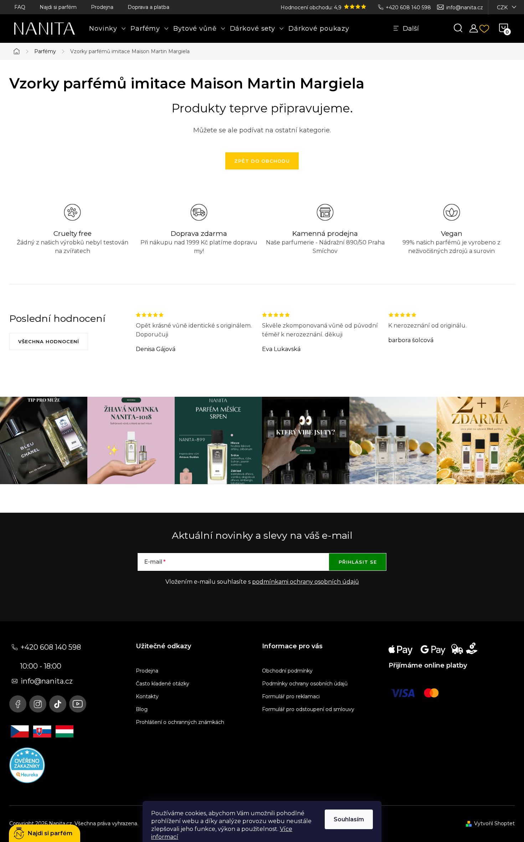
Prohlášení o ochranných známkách (180, 722)
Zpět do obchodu (262, 161)
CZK (502, 7)
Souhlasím (349, 819)
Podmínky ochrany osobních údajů (305, 683)
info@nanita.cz (464, 7)
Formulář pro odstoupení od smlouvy (308, 709)
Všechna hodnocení (48, 341)
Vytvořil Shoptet (494, 823)
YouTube (77, 703)
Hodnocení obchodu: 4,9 (312, 7)
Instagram (37, 703)
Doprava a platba (148, 7)
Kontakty (147, 696)
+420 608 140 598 (408, 7)
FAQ (19, 7)
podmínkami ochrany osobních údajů (305, 581)
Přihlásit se (358, 562)
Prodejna (102, 7)
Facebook (17, 703)
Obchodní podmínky (287, 671)
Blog (142, 709)
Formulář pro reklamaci (291, 696)
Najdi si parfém (58, 7)
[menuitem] (107, 28)
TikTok (57, 703)
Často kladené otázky (162, 683)
